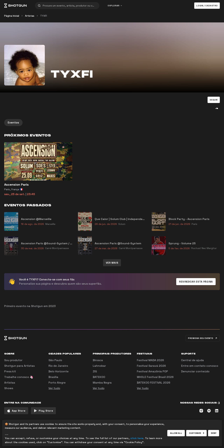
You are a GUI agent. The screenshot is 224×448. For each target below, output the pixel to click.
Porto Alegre (57, 382)
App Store (18, 410)
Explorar (114, 5)
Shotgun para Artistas (19, 366)
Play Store (46, 410)
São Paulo (55, 360)
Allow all (176, 433)
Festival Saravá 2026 (151, 366)
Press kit (10, 371)
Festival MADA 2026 (150, 360)
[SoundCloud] (217, 108)
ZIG (95, 371)
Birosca (98, 360)
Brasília (53, 377)
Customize (195, 433)
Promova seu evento (200, 338)
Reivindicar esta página (196, 281)
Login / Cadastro (207, 5)
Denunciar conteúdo (195, 371)
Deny (213, 433)
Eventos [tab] (13, 122)
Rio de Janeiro (58, 366)
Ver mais (112, 262)
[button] (214, 100)
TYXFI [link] (43, 15)
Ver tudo (54, 388)
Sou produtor (13, 360)
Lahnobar (99, 366)
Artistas (29, 15)
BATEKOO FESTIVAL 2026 (153, 382)
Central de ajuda (192, 360)
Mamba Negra (102, 382)
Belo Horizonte (58, 371)
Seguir (214, 99)
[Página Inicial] (15, 6)
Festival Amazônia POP (152, 371)
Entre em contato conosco (199, 366)
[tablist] (112, 122)
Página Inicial (11, 15)
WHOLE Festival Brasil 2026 (155, 377)
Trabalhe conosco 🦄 (18, 377)
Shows (8, 388)
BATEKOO (99, 377)
